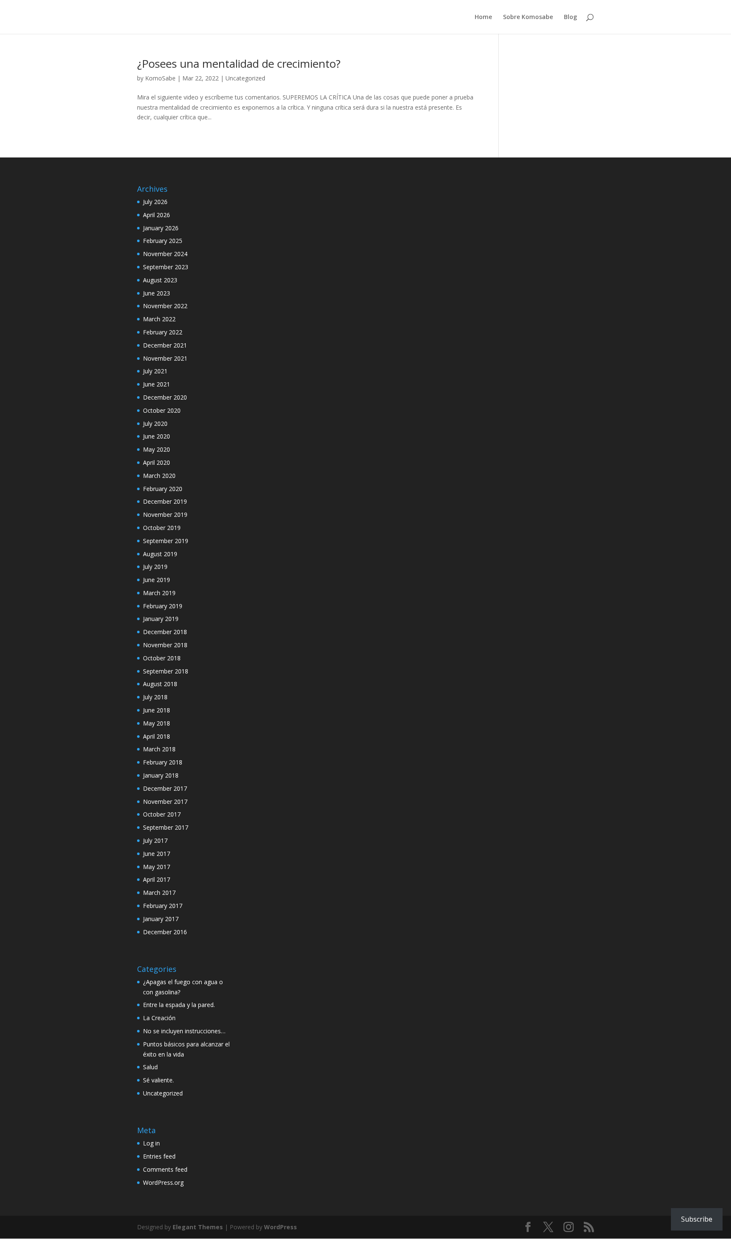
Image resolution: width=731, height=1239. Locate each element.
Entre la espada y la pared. (179, 1005)
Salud (150, 1067)
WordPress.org (163, 1182)
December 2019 (165, 501)
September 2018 (165, 671)
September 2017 (165, 827)
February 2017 (162, 906)
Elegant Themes (198, 1227)
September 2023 (165, 267)
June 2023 (156, 293)
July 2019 (155, 567)
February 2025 (162, 241)
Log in (151, 1143)
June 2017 (156, 854)
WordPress (280, 1227)
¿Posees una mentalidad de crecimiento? (239, 63)
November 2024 (165, 254)
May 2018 (156, 723)
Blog (570, 17)
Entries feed (159, 1156)
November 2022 (165, 306)
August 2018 (160, 684)
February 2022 (162, 332)
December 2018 (165, 632)
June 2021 (156, 384)
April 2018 (156, 736)
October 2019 (162, 528)
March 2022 (159, 319)
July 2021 (155, 371)
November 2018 (165, 645)
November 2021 (165, 358)
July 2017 (155, 840)
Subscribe (696, 1219)
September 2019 (165, 541)
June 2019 (156, 580)
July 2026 (155, 202)
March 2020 (159, 476)
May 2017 (156, 867)
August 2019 (160, 554)
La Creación (159, 1018)
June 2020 (156, 436)
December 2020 (165, 397)
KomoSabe (160, 78)
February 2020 (162, 489)
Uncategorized (245, 78)
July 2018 (155, 697)
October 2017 (162, 814)
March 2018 (159, 749)
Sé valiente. (158, 1080)
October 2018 (162, 658)
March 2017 (159, 893)
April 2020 (156, 462)
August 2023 (160, 280)
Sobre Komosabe (528, 17)
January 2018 (161, 775)
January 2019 (161, 619)
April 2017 (156, 879)
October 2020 (162, 410)
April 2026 (156, 215)
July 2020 (155, 423)
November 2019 (165, 515)
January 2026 (161, 228)
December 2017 (165, 788)
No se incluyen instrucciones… (184, 1031)
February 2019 (162, 606)
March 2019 (159, 593)
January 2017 (161, 919)
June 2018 (156, 710)
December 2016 (165, 932)
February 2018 (162, 762)
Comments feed (165, 1169)
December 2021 (165, 345)
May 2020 (156, 449)
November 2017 (165, 801)
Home (483, 17)
